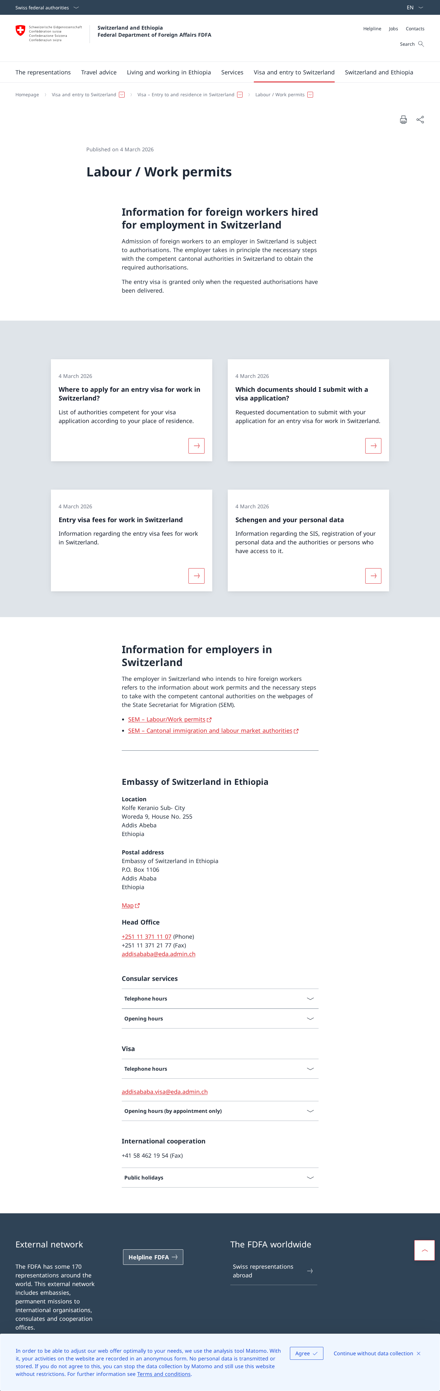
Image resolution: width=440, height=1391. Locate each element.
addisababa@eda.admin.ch (159, 954)
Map (128, 905)
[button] (43, 72)
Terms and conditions (164, 1373)
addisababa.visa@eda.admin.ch (165, 1091)
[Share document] (420, 119)
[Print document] (403, 119)
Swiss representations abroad (263, 1271)
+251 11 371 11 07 (146, 936)
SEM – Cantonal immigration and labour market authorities (210, 730)
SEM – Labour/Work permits (167, 719)
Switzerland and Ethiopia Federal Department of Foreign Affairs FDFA (154, 31)
